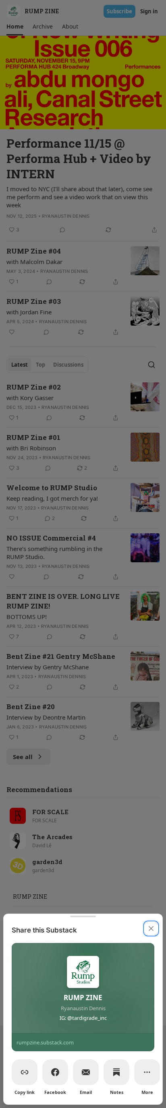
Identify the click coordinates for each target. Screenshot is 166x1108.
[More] (147, 1072)
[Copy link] (24, 1072)
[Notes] (116, 1072)
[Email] (86, 1072)
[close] (151, 928)
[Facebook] (55, 1072)
